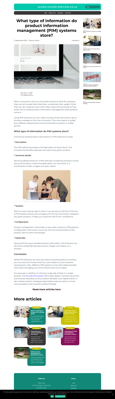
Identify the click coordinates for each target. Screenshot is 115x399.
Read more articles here (47, 289)
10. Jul (36, 348)
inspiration (75, 40)
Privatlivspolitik (60, 396)
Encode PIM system (35, 276)
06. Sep (70, 307)
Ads (45, 13)
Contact (68, 13)
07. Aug (36, 307)
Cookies (60, 13)
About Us (52, 13)
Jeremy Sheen (34, 40)
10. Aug (36, 328)
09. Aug (70, 328)
